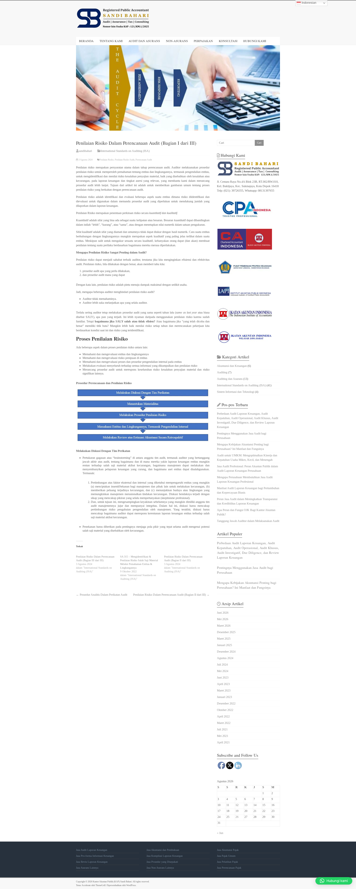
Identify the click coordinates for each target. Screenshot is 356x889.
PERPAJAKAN (203, 41)
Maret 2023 (223, 690)
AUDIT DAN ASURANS (144, 41)
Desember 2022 (226, 703)
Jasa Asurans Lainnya (87, 867)
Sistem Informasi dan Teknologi (235, 391)
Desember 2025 (226, 632)
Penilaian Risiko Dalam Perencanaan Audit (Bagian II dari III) (171, 594)
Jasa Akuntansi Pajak (228, 850)
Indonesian (308, 2)
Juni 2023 (222, 677)
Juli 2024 (222, 664)
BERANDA (86, 41)
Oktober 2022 (225, 709)
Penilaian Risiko (106, 159)
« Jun (220, 833)
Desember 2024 (226, 651)
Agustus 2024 (225, 658)
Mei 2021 (222, 735)
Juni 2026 (222, 612)
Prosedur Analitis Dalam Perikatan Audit (101, 594)
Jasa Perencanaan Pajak (229, 867)
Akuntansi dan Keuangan (232, 365)
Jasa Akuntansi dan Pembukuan (162, 850)
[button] (333, 881)
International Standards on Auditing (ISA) (125, 150)
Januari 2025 (224, 645)
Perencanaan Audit (144, 159)
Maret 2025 (223, 638)
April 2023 (223, 684)
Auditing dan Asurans (230, 378)
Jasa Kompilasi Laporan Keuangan (164, 856)
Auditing (222, 372)
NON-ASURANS (177, 41)
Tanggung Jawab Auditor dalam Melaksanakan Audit (248, 521)
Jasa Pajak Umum (226, 856)
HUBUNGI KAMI (254, 41)
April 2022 (223, 716)
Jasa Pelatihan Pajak (227, 861)
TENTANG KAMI (111, 41)
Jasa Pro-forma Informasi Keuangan (95, 856)
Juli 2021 (222, 729)
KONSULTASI (228, 41)
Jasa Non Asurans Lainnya (160, 867)
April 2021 (223, 742)
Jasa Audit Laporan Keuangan (91, 850)
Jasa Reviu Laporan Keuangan (92, 861)
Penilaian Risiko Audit (124, 159)
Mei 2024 (222, 671)
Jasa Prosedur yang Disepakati (162, 861)
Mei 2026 (222, 619)
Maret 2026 (223, 625)
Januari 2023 (224, 697)
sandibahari (85, 150)
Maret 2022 (223, 722)
